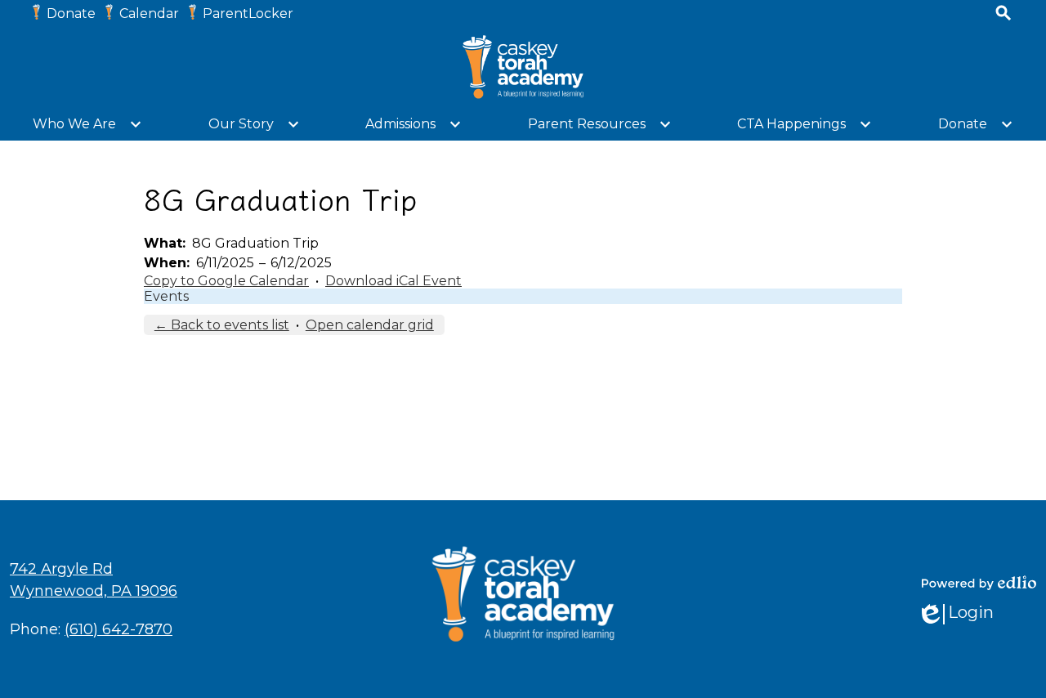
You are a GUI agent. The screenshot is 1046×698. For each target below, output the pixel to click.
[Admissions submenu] (413, 124)
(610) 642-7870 (118, 629)
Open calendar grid (370, 325)
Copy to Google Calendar (226, 281)
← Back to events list (221, 325)
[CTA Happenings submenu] (804, 124)
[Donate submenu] (976, 124)
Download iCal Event (393, 281)
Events (166, 296)
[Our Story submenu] (254, 124)
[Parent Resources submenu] (599, 124)
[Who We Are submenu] (87, 124)
